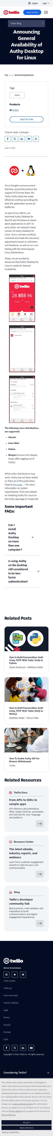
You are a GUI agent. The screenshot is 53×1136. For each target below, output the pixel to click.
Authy (17, 95)
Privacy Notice (15, 1111)
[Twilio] (11, 12)
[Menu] (45, 12)
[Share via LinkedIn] (22, 139)
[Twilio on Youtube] (31, 1048)
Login (44, 3)
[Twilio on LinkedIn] (23, 1048)
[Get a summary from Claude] (23, 975)
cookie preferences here (22, 1104)
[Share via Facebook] (8, 139)
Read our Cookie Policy (10, 1132)
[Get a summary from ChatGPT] (6, 975)
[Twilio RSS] (36, 139)
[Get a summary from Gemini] (15, 975)
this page (17, 484)
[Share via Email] (29, 139)
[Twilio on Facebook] (6, 1048)
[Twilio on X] (15, 1048)
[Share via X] (15, 139)
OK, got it (26, 1122)
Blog (6, 75)
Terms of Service (8, 1115)
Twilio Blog (15, 23)
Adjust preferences (26, 1128)
